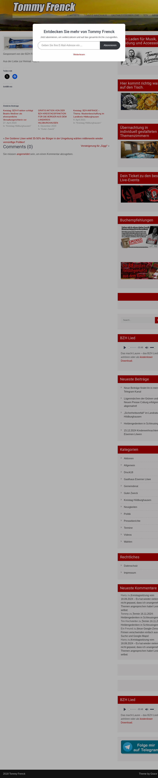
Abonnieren (110, 45)
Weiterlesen (79, 54)
